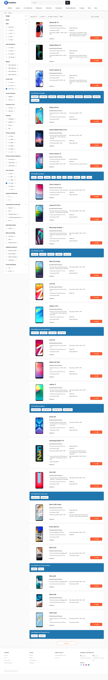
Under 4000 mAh (36, 409)
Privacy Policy (7, 660)
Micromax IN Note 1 (56, 227)
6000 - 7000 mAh (13, 74)
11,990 (96, 85)
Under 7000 (34, 96)
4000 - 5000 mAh (13, 68)
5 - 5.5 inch (11, 82)
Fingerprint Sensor (13, 214)
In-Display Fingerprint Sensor (15, 217)
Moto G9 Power (54, 261)
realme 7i (52, 384)
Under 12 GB (67, 254)
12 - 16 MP (12, 139)
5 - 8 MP (11, 173)
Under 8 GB (59, 254)
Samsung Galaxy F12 (56, 441)
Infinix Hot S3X (54, 362)
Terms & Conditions (8, 662)
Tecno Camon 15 (55, 154)
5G (10, 200)
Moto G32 (52, 547)
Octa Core (34, 635)
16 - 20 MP (11, 142)
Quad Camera (12, 165)
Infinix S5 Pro (54, 107)
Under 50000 (96, 96)
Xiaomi (33, 177)
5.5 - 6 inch (12, 85)
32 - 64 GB (12, 51)
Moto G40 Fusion (55, 504)
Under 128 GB (52, 332)
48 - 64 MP (12, 152)
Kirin (10, 128)
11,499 (96, 297)
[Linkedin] (89, 665)
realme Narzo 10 (55, 45)
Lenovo (89, 177)
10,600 (96, 604)
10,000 (96, 38)
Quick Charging (13, 253)
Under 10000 (43, 96)
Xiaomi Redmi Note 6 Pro (58, 130)
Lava (83, 177)
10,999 (96, 197)
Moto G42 (52, 594)
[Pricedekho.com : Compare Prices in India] (11, 3)
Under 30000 (79, 96)
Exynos (11, 125)
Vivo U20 (52, 472)
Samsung (47, 177)
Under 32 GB (35, 332)
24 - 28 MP (11, 189)
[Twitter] (84, 665)
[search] (67, 3)
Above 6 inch (12, 88)
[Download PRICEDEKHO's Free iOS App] (85, 657)
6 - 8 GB (11, 36)
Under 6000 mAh (57, 409)
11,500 (96, 624)
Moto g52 (52, 576)
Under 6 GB (50, 254)
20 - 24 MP (11, 146)
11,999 (96, 60)
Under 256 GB (62, 332)
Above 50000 (35, 100)
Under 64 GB (43, 332)
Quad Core (42, 635)
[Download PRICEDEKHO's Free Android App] (98, 658)
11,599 (96, 219)
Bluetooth (11, 208)
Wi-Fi (10, 220)
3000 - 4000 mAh (13, 65)
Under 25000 (70, 96)
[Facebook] (81, 665)
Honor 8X (52, 417)
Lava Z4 (52, 340)
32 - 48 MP (12, 149)
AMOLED (34, 569)
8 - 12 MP (11, 136)
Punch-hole (11, 236)
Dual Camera (12, 159)
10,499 (96, 354)
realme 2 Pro (53, 306)
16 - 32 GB (11, 47)
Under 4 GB (42, 254)
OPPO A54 (53, 613)
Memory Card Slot (13, 250)
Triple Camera (12, 162)
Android (11, 228)
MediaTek (11, 122)
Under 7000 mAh (67, 409)
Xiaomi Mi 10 (54, 22)
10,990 (96, 243)
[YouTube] (86, 665)
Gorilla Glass (12, 260)
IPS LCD (41, 569)
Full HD (11, 271)
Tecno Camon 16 (55, 70)
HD (10, 268)
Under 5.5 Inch (35, 497)
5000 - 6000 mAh (13, 71)
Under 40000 (87, 96)
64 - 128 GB (12, 54)
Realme (40, 177)
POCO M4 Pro (54, 527)
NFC (10, 211)
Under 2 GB (34, 254)
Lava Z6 (52, 284)
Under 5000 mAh (46, 409)
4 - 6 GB (11, 33)
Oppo (59, 177)
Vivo (54, 177)
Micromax (77, 177)
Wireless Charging (13, 257)
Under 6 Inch (44, 497)
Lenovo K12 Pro (54, 205)
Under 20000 (61, 96)
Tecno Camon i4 (55, 184)
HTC (64, 177)
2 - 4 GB (11, 30)
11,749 (96, 486)
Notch (10, 239)
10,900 (96, 145)
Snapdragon (12, 119)
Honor (70, 177)
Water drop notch (13, 242)
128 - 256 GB (12, 57)
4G (10, 196)
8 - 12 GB (11, 39)
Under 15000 (52, 96)
